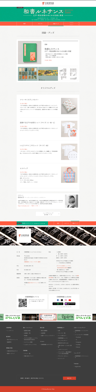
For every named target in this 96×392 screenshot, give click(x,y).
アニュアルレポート (62, 340)
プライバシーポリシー (63, 356)
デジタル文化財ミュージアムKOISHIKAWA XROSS (31, 339)
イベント (71, 24)
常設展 (25, 335)
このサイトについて (62, 349)
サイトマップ (61, 358)
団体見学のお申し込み (63, 343)
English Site (78, 366)
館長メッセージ (10, 353)
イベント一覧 (27, 353)
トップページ (10, 330)
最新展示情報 (27, 330)
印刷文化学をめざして (12, 351)
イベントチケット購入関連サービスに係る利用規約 (65, 353)
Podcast (78, 347)
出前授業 (43, 333)
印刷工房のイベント (28, 356)
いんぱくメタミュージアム (30, 344)
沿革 (59, 330)
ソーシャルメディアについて (64, 306)
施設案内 (9, 342)
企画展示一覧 (27, 333)
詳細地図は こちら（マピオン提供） (32, 261)
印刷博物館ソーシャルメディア (81, 331)
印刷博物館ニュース (62, 338)
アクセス (71, 22)
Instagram (78, 342)
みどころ (40, 23)
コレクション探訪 (28, 342)
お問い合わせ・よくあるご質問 (65, 346)
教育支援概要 (44, 330)
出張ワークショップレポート (48, 335)
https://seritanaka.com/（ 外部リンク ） (29, 205)
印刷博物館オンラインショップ (81, 356)
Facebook (78, 337)
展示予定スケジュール (33, 282)
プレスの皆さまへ (62, 335)
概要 (24, 23)
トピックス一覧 (61, 333)
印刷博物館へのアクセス (47, 344)
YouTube (78, 344)
